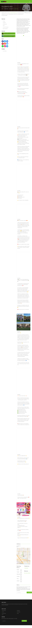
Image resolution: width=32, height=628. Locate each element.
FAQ (2, 614)
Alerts (3, 25)
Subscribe (29, 592)
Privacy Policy (4, 613)
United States (6, 8)
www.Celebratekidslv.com (13, 12)
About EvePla (4, 610)
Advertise (18, 610)
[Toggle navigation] (30, 2)
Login (18, 613)
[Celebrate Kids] (23, 556)
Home (2, 8)
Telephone (4, 22)
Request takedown (5, 28)
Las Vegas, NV (11, 8)
